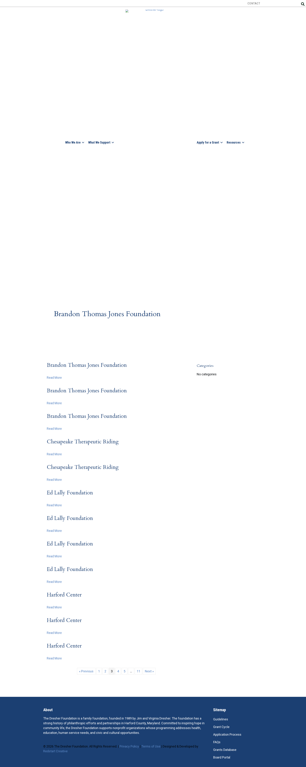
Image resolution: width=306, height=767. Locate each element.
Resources (234, 142)
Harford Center (64, 594)
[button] (83, 142)
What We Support (99, 142)
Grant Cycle (221, 727)
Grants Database (224, 750)
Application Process (227, 734)
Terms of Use (150, 746)
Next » (149, 671)
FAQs (216, 742)
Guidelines (220, 719)
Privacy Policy (129, 746)
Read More (54, 377)
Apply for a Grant (208, 142)
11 (138, 671)
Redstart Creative (55, 751)
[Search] (303, 4)
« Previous (86, 671)
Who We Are (73, 142)
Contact (254, 3)
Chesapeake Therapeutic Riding (83, 441)
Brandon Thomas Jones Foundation (87, 365)
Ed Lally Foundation (70, 492)
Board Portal (221, 757)
